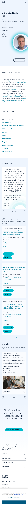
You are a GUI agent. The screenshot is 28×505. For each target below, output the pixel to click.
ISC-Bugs (4, 148)
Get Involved (5, 467)
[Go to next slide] (25, 211)
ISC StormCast (6, 129)
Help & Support (6, 458)
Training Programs (7, 462)
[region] (14, 497)
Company (4, 454)
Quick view (5, 247)
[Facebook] (14, 481)
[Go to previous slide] (3, 211)
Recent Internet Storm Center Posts (12, 125)
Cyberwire (4, 132)
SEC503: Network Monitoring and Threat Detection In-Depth (14, 100)
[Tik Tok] (18, 481)
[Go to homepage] (3, 2)
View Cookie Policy (18, 494)
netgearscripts (6, 151)
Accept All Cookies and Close (14, 502)
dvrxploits (5, 142)
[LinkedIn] (3, 481)
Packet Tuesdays (6, 122)
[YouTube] (10, 481)
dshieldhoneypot (7, 145)
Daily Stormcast (12, 89)
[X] (6, 481)
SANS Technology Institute (8, 81)
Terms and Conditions (6, 487)
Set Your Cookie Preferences (14, 497)
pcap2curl (4, 135)
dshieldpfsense (6, 138)
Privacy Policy (5, 484)
